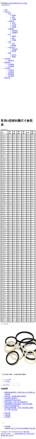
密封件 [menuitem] (14, 15)
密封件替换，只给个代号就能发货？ (16, 402)
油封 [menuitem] (13, 17)
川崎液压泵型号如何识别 (12, 400)
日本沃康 (32, 428)
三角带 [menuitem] (14, 25)
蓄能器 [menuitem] (14, 45)
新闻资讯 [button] (7, 62)
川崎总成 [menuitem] (15, 30)
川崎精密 (7, 428)
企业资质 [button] (7, 58)
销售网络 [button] (11, 74)
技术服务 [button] (11, 76)
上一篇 (7, 379)
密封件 (11, 435)
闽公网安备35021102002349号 (25, 433)
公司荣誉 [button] (11, 72)
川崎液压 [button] (11, 29)
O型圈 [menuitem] (14, 19)
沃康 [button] (9, 53)
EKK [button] (9, 42)
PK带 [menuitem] (13, 23)
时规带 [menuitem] (14, 27)
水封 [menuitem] (13, 43)
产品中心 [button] (7, 12)
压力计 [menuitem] (14, 55)
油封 (7, 435)
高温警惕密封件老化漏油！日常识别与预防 (18, 404)
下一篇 (7, 381)
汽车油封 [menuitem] (15, 49)
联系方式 (7, 78)
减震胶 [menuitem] (14, 51)
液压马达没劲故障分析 (11, 406)
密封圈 (3, 435)
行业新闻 (7, 415)
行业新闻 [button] (11, 64)
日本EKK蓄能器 (23, 428)
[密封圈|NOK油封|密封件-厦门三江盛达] (18, 3)
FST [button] (9, 34)
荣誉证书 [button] (11, 60)
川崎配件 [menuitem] (15, 32)
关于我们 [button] (7, 68)
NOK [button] (9, 13)
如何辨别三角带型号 (11, 398)
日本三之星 (14, 428)
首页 (5, 10)
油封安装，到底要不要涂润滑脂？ (15, 396)
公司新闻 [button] (11, 66)
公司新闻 (7, 417)
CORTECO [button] (11, 47)
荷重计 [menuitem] (14, 56)
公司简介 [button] (11, 70)
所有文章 (7, 413)
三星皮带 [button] (11, 21)
